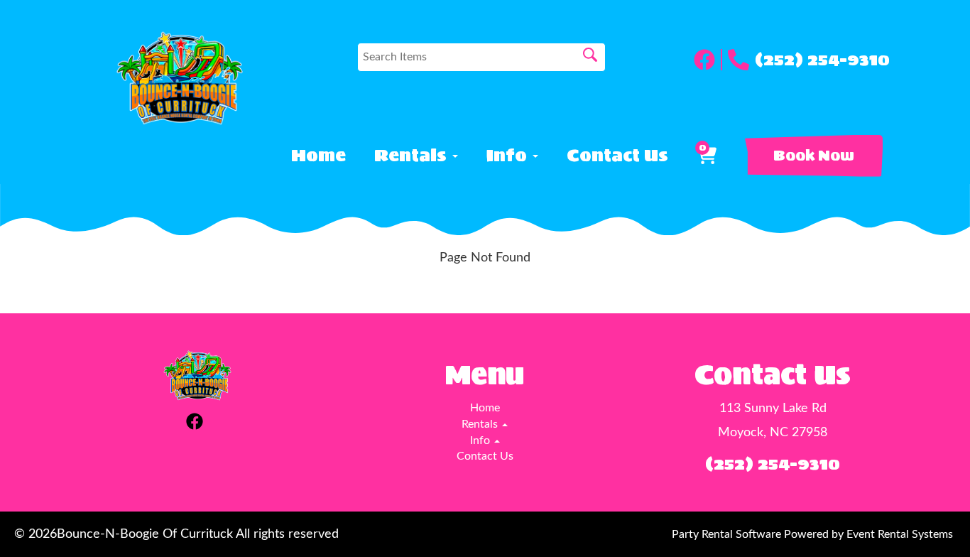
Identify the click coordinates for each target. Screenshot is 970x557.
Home (318, 156)
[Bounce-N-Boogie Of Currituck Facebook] (708, 59)
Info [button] (508, 156)
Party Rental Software (726, 534)
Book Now (813, 155)
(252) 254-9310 (822, 60)
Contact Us (617, 156)
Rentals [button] (412, 156)
